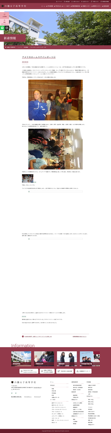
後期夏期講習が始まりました (79, 336)
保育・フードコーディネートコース (60, 420)
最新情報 (90, 422)
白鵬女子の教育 (92, 385)
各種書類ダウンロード (78, 414)
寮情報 (74, 423)
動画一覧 (90, 420)
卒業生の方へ (96, 1)
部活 (53, 395)
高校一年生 (90, 399)
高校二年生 (90, 401)
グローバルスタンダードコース (59, 409)
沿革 (89, 394)
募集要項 (75, 407)
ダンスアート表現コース (57, 414)
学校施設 (54, 393)
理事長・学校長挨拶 (93, 392)
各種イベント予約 (77, 409)
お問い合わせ (76, 1)
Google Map (37, 387)
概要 (74, 419)
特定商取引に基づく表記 (94, 416)
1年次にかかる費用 (77, 403)
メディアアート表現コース (58, 416)
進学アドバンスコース (57, 403)
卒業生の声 (75, 397)
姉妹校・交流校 (76, 389)
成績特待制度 (76, 405)
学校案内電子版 (92, 418)
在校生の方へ (86, 1)
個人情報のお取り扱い (16, 396)
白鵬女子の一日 (55, 397)
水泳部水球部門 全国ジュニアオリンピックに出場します (38, 336)
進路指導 (106, 6)
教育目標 (90, 389)
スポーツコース (55, 418)
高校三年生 (90, 404)
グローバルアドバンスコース (58, 407)
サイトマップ (37, 396)
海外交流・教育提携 (78, 387)
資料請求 (68, 1)
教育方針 (90, 387)
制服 (53, 388)
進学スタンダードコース (57, 405)
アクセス (60, 1)
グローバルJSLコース (57, 411)
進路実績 (75, 395)
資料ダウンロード (4, 23)
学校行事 (54, 391)
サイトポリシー (28, 396)
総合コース (54, 422)
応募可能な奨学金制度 (78, 411)
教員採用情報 (105, 1)
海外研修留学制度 (77, 385)
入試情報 (4, 16)
